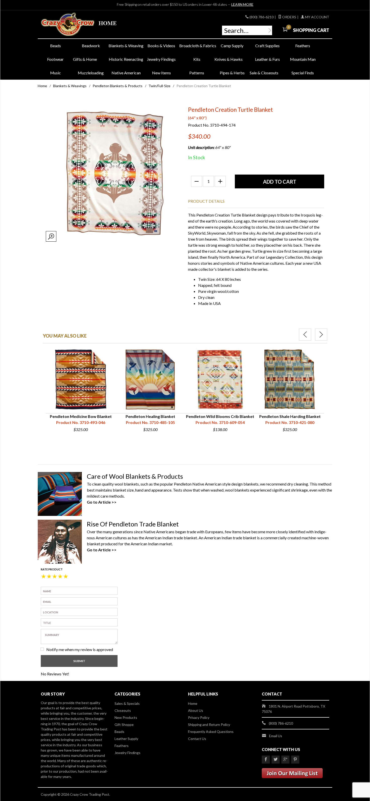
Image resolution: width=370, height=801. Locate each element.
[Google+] (285, 760)
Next (321, 335)
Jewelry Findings (161, 59)
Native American (126, 72)
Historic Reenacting (126, 59)
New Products (126, 717)
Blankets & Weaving (125, 45)
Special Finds (302, 72)
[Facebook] (266, 760)
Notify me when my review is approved (79, 649)
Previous (305, 335)
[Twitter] (276, 760)
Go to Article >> (102, 502)
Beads (55, 45)
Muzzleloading (91, 72)
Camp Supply (232, 45)
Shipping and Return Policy (209, 724)
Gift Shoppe (124, 724)
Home (42, 86)
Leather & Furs (267, 59)
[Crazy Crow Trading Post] (87, 24)
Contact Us (197, 738)
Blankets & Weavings (70, 86)
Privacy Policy (198, 717)
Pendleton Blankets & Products (117, 86)
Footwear (55, 59)
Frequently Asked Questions (211, 731)
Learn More (242, 4)
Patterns (196, 72)
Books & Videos (161, 45)
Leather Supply (126, 738)
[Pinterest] (295, 760)
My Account (316, 17)
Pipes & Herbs (232, 72)
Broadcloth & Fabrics (196, 45)
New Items (161, 72)
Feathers (302, 45)
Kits (196, 59)
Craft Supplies (267, 45)
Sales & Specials (127, 703)
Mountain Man (303, 59)
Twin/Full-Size (159, 86)
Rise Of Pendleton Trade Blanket (133, 524)
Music (55, 72)
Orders (288, 17)
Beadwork (91, 45)
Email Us (275, 736)
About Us (195, 710)
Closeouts (123, 710)
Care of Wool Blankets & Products (135, 476)
